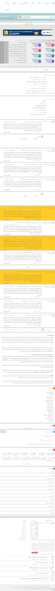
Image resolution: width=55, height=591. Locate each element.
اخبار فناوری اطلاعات (50, 400)
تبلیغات (25, 522)
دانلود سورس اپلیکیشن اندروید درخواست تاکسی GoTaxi (38, 557)
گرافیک (52, 420)
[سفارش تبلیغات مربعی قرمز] (22, 138)
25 (7, 329)
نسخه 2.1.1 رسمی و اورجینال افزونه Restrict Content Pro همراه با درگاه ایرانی (34, 578)
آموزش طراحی (51, 392)
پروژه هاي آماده (50, 418)
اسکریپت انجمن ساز (22, 42)
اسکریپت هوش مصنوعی (17, 252)
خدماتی (6, 121)
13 (31, 329)
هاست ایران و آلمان (42, 103)
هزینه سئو (52, 471)
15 (27, 329)
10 (37, 329)
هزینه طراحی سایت (51, 482)
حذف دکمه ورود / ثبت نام (21, 62)
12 (33, 329)
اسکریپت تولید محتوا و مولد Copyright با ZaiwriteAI (32, 252)
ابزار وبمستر (51, 398)
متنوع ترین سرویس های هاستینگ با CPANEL (38, 77)
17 (23, 329)
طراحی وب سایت (46, 588)
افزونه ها (52, 404)
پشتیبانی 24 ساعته (42, 112)
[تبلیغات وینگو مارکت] (27, 428)
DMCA (37, 586)
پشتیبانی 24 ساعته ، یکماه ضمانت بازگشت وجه (37, 88)
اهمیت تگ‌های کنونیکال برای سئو (20, 60)
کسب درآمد (15, 121)
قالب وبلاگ (51, 413)
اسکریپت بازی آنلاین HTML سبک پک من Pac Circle (32, 164)
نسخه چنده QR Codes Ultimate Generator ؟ (18, 53)
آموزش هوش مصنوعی (50, 503)
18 (21, 329)
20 (17, 329)
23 (11, 329)
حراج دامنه (52, 509)
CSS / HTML (50, 393)
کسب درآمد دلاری (51, 489)
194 (41, 330)
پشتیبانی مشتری (19, 210)
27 (3, 329)
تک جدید (52, 499)
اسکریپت (26, 347)
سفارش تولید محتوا (50, 485)
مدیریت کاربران (7, 210)
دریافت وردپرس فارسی (22, 539)
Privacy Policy (40, 586)
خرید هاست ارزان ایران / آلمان (49, 75)
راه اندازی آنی (43, 86)
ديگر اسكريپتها (15, 237)
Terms (44, 586)
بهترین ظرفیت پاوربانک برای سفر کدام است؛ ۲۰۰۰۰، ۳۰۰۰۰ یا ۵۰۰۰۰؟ (14, 44)
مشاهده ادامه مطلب (6, 160)
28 (51, 330)
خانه (52, 69)
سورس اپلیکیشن (50, 409)
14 (29, 329)
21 (15, 329)
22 (13, 329)
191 (48, 330)
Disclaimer (47, 586)
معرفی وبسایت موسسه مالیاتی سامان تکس (18, 49)
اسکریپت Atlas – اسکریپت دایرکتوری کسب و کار (29, 237)
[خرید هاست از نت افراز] (40, 137)
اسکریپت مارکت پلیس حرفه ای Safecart (34, 315)
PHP (51, 395)
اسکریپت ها (45, 69)
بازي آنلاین (11, 164)
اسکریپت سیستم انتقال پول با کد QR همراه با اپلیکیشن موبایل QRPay (29, 222)
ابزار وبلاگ (24, 527)
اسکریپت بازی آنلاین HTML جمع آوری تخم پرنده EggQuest (31, 179)
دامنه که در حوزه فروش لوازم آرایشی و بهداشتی (17, 55)
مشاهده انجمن (2, 40)
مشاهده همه (32, 40)
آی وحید (41, 588)
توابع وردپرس (24, 532)
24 (9, 329)
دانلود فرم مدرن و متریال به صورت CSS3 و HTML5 (39, 568)
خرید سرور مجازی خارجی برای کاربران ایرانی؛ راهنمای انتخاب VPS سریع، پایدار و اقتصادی (40, 444)
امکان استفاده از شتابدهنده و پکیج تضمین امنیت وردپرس (36, 90)
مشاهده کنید (34, 552)
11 (35, 329)
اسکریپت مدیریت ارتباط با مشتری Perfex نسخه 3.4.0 (28, 207)
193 (43, 330)
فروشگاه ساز (12, 150)
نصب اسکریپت (23, 534)
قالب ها (52, 411)
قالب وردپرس (52, 496)
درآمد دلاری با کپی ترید (50, 478)
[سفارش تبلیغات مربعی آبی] (34, 138)
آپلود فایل (52, 513)
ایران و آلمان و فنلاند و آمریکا (41, 110)
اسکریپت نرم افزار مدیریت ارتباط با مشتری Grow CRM (28, 271)
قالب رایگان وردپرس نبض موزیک (42, 573)
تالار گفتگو (24, 529)
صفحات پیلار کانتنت (22, 58)
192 (46, 330)
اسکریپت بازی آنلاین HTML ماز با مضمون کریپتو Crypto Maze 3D (30, 286)
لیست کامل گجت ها (27, 464)
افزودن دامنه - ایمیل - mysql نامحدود (39, 79)
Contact (34, 586)
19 (19, 329)
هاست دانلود (28, 588)
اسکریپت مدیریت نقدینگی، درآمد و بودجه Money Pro (32, 301)
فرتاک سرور (52, 99)
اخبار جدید (52, 492)
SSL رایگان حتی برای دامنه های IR (40, 84)
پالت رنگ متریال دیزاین (22, 537)
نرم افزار (52, 416)
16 (25, 329)
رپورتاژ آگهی (51, 407)
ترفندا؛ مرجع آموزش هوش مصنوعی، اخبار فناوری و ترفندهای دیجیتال (14, 47)
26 (5, 329)
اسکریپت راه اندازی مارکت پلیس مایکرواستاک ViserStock (31, 150)
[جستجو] (20, 17)
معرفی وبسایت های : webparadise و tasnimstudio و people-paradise (13, 51)
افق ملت (52, 475)
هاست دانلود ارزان (51, 506)
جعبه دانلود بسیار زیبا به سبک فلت (42, 562)
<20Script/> (5, 16)
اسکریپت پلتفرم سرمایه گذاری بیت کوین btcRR (33, 121)
